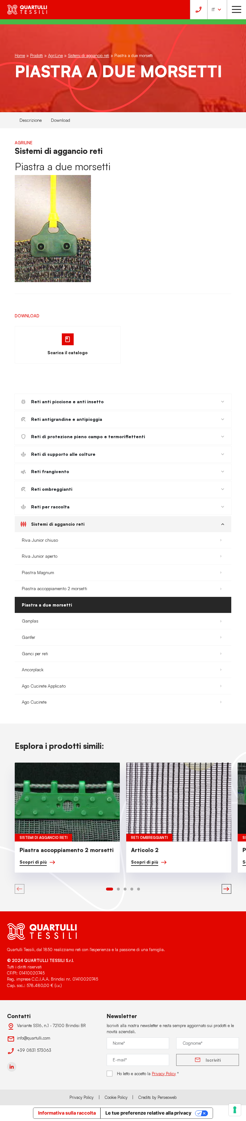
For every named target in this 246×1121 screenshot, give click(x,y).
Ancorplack (33, 669)
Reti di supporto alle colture (63, 454)
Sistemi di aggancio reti (88, 55)
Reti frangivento (50, 471)
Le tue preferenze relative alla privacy (148, 1113)
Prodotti (36, 55)
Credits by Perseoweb (157, 1097)
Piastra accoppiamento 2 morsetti (54, 588)
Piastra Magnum (38, 572)
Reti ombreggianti (51, 489)
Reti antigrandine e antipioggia (66, 419)
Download (60, 120)
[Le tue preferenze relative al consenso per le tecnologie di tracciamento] (235, 1110)
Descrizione (31, 120)
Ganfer (28, 637)
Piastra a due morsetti (47, 604)
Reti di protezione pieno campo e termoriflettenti (88, 436)
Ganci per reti (35, 653)
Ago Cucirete (34, 702)
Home (20, 55)
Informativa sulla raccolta (67, 1113)
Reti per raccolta (50, 506)
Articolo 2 (145, 850)
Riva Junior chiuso (40, 540)
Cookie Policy (116, 1097)
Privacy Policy (164, 1073)
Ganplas (30, 620)
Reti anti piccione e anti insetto (67, 401)
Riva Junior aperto (39, 556)
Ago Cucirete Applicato (44, 686)
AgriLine (55, 55)
